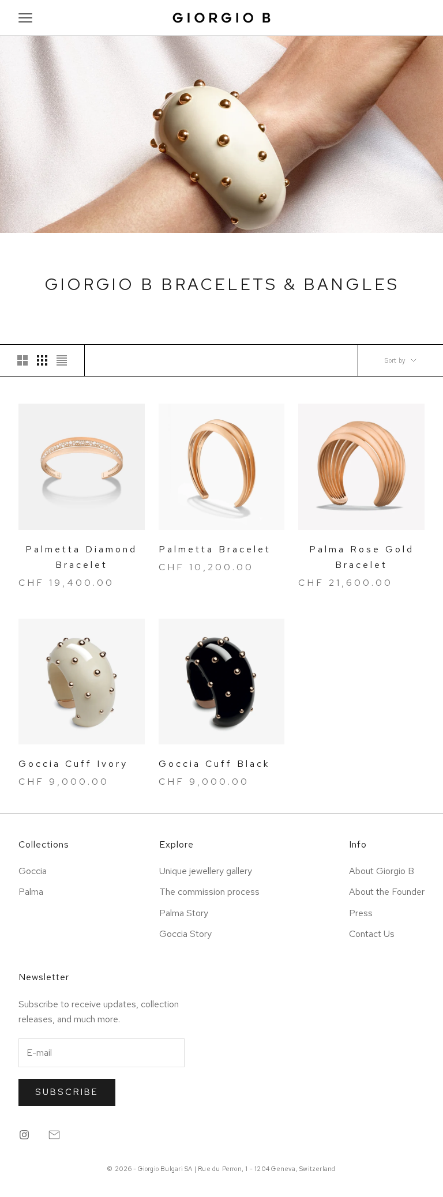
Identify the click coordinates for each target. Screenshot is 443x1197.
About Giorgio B (381, 871)
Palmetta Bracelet (215, 549)
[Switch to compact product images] (62, 360)
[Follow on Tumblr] (54, 1134)
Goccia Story (185, 934)
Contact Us (372, 934)
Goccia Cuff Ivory (73, 764)
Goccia (32, 871)
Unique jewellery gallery (205, 871)
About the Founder (387, 892)
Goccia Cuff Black (214, 764)
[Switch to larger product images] (22, 360)
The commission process (209, 892)
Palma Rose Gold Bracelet (361, 557)
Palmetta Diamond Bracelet (81, 557)
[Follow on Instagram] (24, 1134)
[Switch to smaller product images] (42, 360)
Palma (30, 892)
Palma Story (183, 913)
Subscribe (67, 1092)
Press (361, 913)
